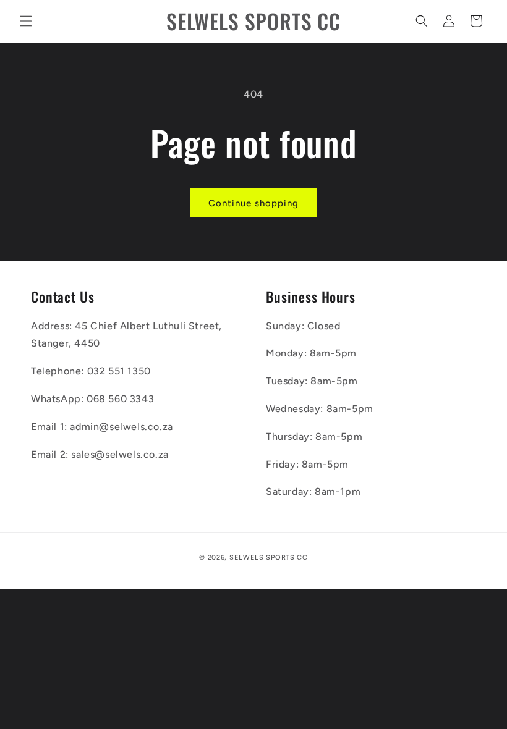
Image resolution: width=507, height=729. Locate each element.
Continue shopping (253, 203)
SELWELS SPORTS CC (268, 558)
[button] (26, 21)
